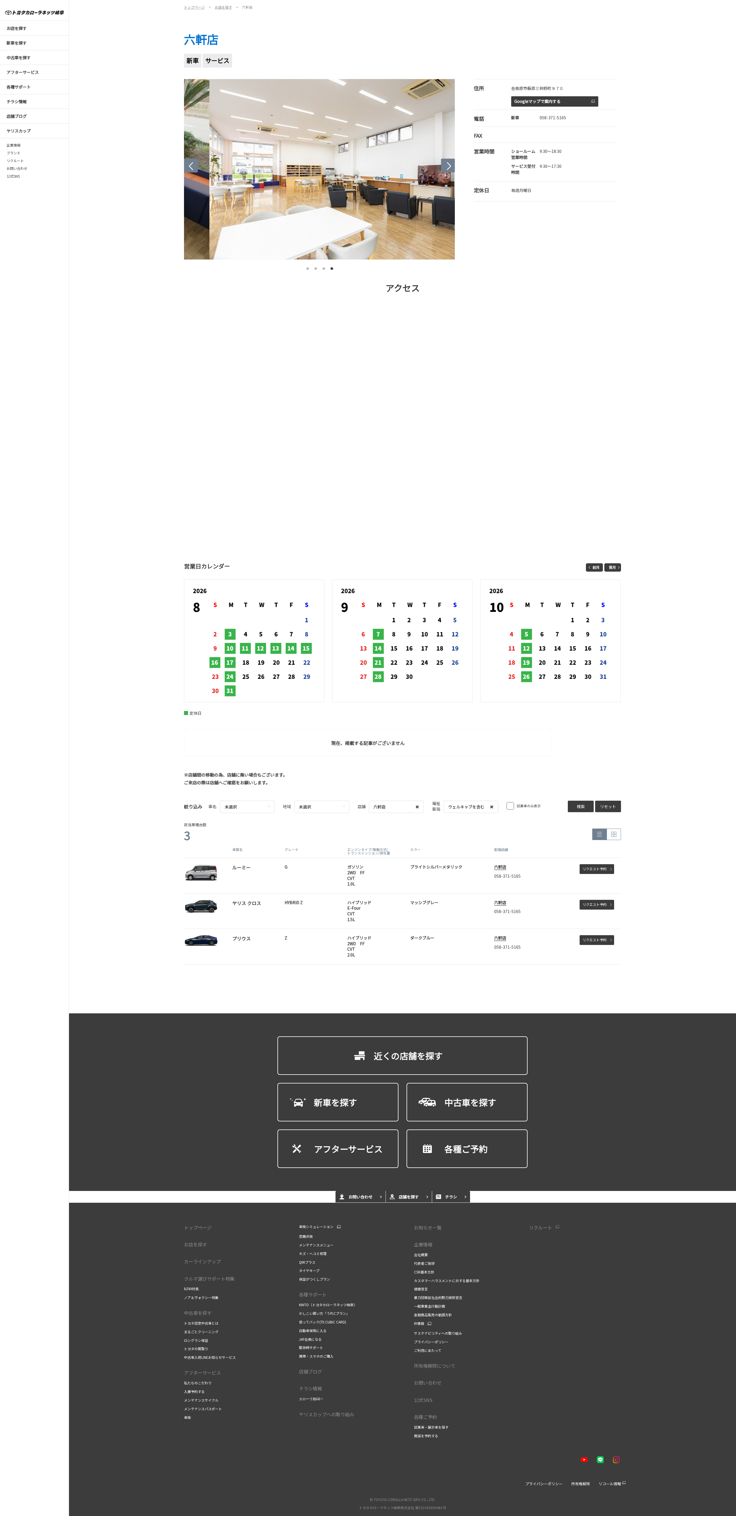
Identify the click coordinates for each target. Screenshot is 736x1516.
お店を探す (195, 1244)
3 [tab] (324, 267)
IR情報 (419, 1323)
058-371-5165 (553, 117)
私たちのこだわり (198, 1382)
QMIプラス (307, 1262)
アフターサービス (202, 1372)
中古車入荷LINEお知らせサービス (210, 1357)
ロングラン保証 (196, 1340)
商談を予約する (426, 1435)
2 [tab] (316, 267)
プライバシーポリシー (431, 1341)
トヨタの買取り (196, 1348)
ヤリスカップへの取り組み (326, 1414)
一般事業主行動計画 (429, 1306)
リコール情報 (610, 1483)
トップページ (198, 1227)
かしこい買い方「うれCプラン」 (324, 1313)
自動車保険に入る (313, 1330)
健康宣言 (421, 1288)
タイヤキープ (309, 1270)
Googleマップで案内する (537, 101)
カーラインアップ (202, 1261)
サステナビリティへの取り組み (438, 1333)
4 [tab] (332, 267)
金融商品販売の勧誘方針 (433, 1314)
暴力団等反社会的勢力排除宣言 (438, 1297)
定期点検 (306, 1236)
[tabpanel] (319, 169)
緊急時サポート (311, 1347)
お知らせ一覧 (428, 1227)
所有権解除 (580, 1483)
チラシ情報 (310, 1388)
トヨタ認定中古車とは (201, 1323)
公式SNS (13, 176)
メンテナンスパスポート (203, 1408)
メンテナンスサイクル (201, 1400)
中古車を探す (198, 1312)
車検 (187, 1417)
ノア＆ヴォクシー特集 (201, 1297)
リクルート (15, 160)
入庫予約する (194, 1391)
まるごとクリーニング (201, 1331)
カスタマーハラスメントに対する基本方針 (447, 1280)
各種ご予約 (425, 1416)
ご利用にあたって (427, 1350)
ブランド (13, 153)
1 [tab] (307, 267)
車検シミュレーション (316, 1226)
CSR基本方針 (424, 1271)
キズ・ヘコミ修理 (313, 1253)
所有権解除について (434, 1365)
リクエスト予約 (594, 868)
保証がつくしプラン (314, 1279)
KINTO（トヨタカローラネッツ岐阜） (328, 1304)
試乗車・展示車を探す (431, 1427)
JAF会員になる (310, 1339)
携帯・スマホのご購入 (316, 1356)
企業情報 (13, 145)
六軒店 (500, 867)
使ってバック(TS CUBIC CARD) (322, 1321)
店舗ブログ (310, 1371)
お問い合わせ (17, 168)
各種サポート (313, 1294)
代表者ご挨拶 (424, 1263)
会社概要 (421, 1254)
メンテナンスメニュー (316, 1244)
